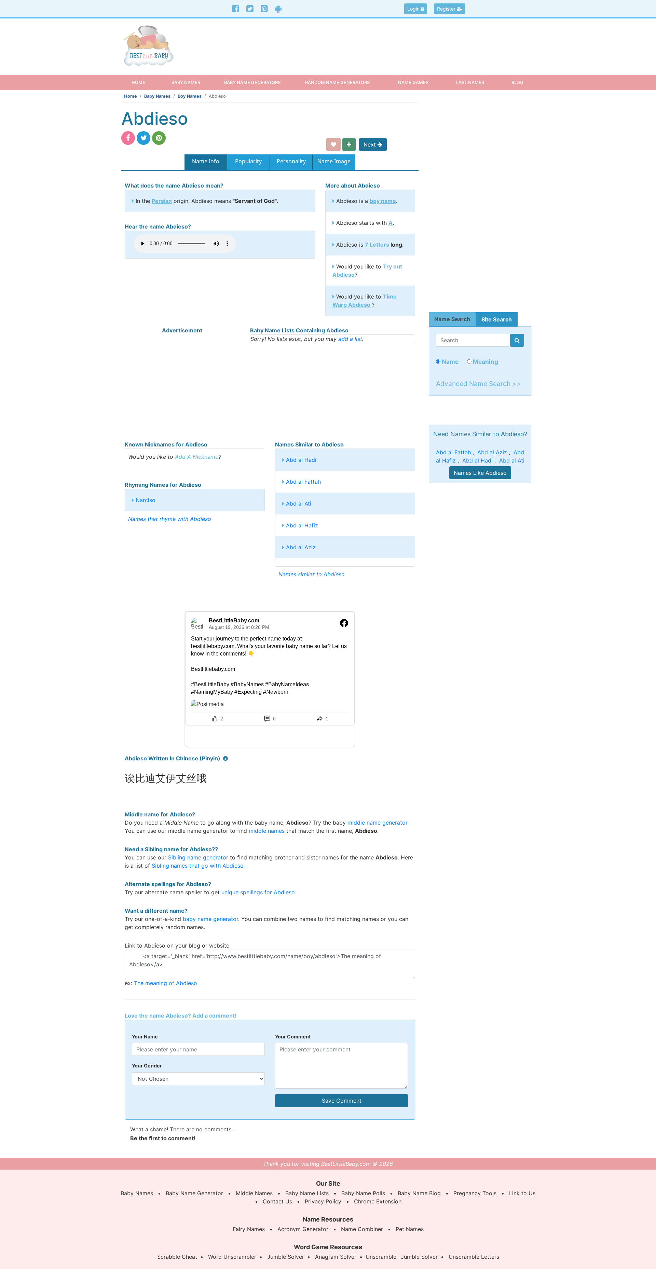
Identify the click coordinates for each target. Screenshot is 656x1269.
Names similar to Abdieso (311, 574)
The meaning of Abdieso (165, 983)
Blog (517, 82)
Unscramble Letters (474, 1256)
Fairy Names (249, 1229)
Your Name (145, 1036)
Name (449, 361)
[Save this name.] (333, 144)
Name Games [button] (413, 82)
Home (144, 82)
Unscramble (381, 1256)
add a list (350, 338)
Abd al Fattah (303, 481)
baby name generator (210, 918)
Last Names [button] (470, 82)
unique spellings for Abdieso (258, 892)
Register (447, 9)
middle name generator (377, 822)
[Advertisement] (380, 40)
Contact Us (277, 1201)
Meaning (485, 361)
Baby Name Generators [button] (252, 82)
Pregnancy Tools (474, 1193)
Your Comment (293, 1036)
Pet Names (410, 1229)
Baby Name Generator (194, 1193)
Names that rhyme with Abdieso (169, 518)
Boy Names (190, 96)
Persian (162, 200)
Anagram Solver (335, 1256)
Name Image (334, 161)
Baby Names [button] (186, 82)
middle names (267, 830)
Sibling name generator (198, 857)
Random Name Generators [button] (337, 82)
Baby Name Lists (307, 1193)
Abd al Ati (298, 503)
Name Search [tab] (452, 319)
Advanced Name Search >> (478, 384)
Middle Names (254, 1193)
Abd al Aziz (301, 547)
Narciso (145, 500)
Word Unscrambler (232, 1256)
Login (414, 9)
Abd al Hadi (301, 459)
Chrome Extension (377, 1201)
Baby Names (157, 96)
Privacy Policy (323, 1201)
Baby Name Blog (419, 1193)
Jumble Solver (285, 1256)
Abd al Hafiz (302, 525)
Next (371, 144)
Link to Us (522, 1193)
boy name (383, 200)
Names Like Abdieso (480, 472)
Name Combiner (362, 1229)
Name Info (205, 161)
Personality (291, 161)
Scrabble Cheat (177, 1256)
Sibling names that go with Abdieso (198, 865)
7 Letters (377, 244)
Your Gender (147, 1065)
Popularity (248, 161)
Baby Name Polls (363, 1193)
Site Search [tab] (496, 319)
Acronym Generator (302, 1229)
